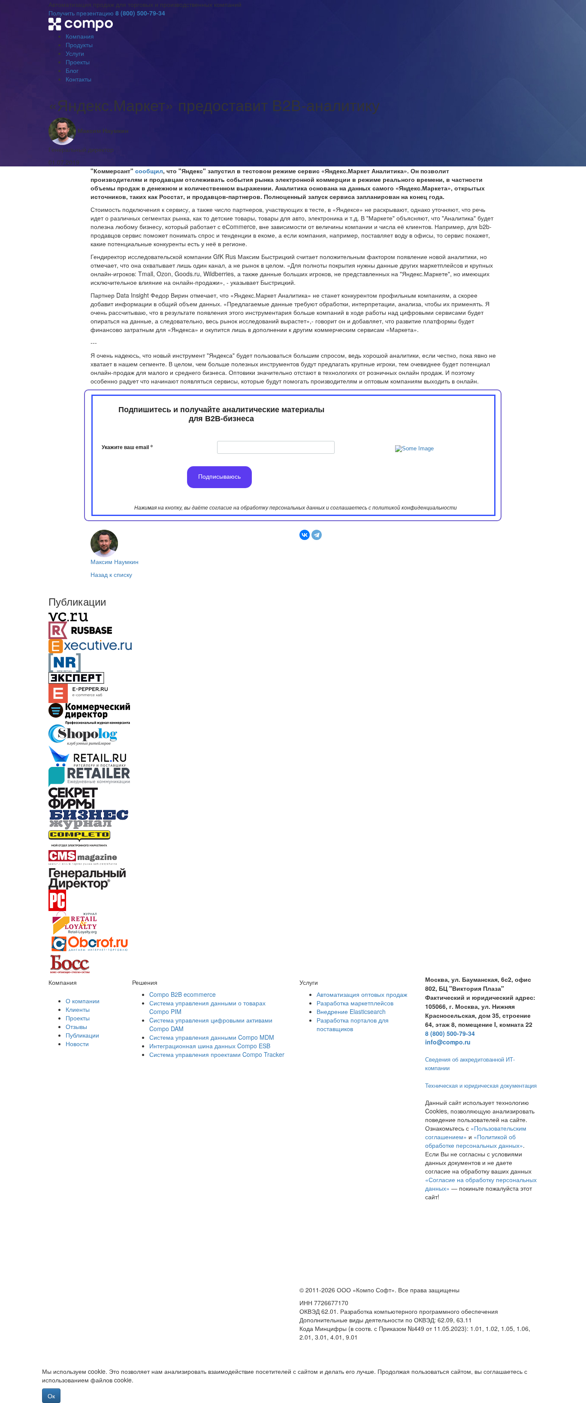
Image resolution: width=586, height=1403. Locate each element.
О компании (83, 1000)
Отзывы (76, 1026)
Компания (80, 36)
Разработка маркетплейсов (355, 1003)
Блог (72, 70)
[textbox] (221, 415)
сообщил (149, 170)
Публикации (82, 1035)
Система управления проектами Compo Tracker (216, 1054)
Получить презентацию (81, 13)
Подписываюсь (219, 476)
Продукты (79, 44)
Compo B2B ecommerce (182, 994)
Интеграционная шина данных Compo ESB (209, 1045)
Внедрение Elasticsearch (351, 1011)
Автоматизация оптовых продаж (362, 994)
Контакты (78, 79)
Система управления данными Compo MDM (211, 1037)
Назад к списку (111, 574)
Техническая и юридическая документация (481, 1085)
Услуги (75, 53)
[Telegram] (316, 535)
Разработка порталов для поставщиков (353, 1024)
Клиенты (78, 1009)
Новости (77, 1043)
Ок (51, 1395)
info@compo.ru (448, 1042)
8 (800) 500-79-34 (140, 13)
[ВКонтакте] (304, 535)
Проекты (78, 61)
